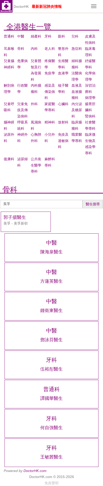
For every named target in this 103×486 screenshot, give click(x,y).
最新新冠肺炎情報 (47, 6)
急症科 (77, 49)
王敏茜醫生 (51, 456)
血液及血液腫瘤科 (77, 91)
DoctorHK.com (35, 471)
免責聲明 (51, 483)
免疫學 (49, 73)
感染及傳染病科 (49, 91)
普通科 (9, 36)
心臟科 (63, 104)
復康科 (9, 159)
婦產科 (36, 36)
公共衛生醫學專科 (36, 165)
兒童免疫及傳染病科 (22, 110)
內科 (34, 49)
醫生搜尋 (93, 204)
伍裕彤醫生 (51, 369)
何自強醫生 (51, 427)
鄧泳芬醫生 (51, 339)
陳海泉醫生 (51, 251)
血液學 (63, 73)
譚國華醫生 (51, 398)
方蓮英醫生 (51, 281)
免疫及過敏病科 (63, 140)
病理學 (90, 98)
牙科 (48, 36)
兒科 (75, 36)
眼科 (61, 36)
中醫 (20, 36)
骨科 (20, 49)
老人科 (49, 49)
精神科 (49, 122)
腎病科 (90, 116)
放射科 (63, 122)
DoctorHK (21, 7)
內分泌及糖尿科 (77, 110)
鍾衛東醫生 (51, 310)
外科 (34, 104)
